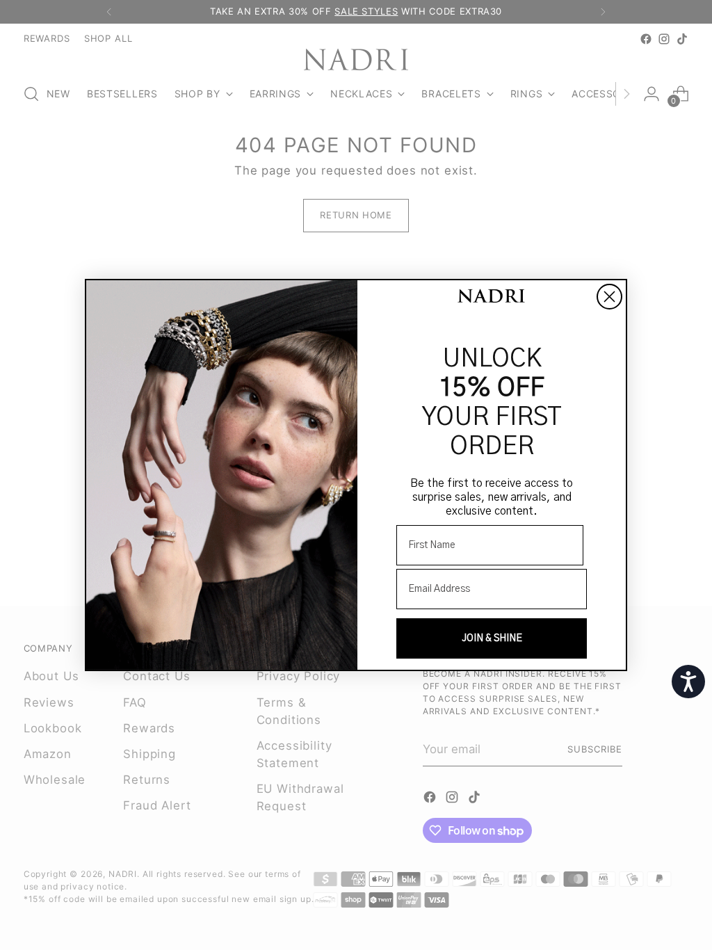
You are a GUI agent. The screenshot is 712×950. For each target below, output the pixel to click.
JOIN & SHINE (492, 638)
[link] (491, 297)
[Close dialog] (609, 296)
